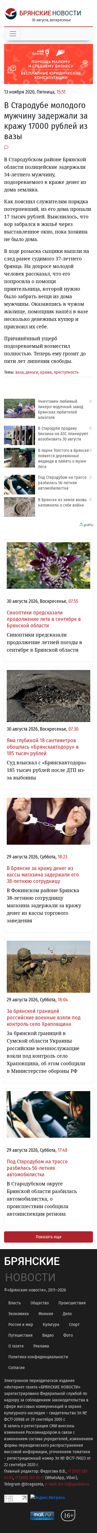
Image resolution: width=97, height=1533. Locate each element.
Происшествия (72, 1302)
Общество (39, 1302)
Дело (67, 1313)
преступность (66, 372)
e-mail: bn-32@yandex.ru (67, 1484)
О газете (16, 1346)
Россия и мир (20, 1324)
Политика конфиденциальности (38, 1356)
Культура (51, 1324)
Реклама (41, 1346)
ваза (19, 372)
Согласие (16, 1367)
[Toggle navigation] (12, 33)
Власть (14, 1302)
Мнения (46, 1313)
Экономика (18, 1313)
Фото (68, 1335)
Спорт (74, 1324)
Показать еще (48, 1236)
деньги (32, 372)
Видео (48, 1335)
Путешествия (20, 1335)
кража (46, 372)
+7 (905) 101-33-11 (29, 1477)
